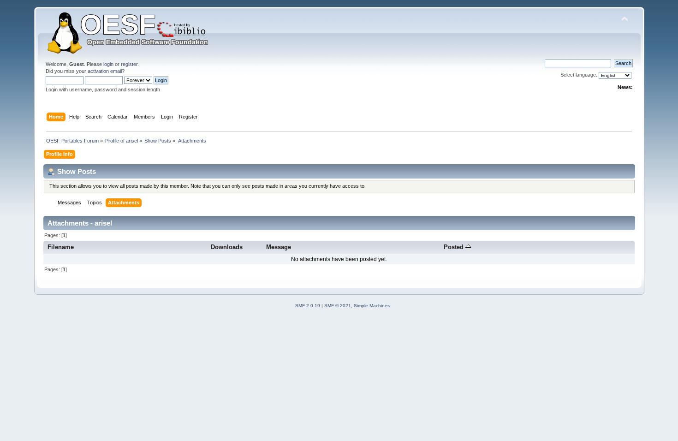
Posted (454, 247)
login (108, 64)
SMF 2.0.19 (307, 305)
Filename (61, 247)
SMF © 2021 (337, 305)
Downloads (227, 247)
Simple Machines (372, 305)
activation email (105, 71)
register (129, 64)
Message (278, 247)
